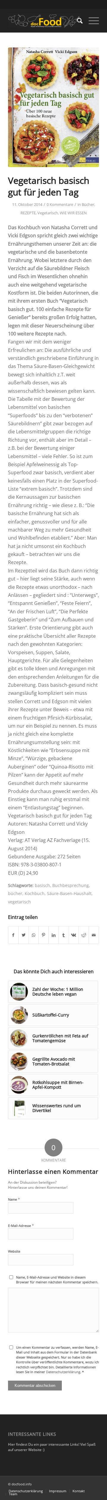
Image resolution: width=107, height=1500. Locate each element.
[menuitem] (77, 21)
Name (14, 1199)
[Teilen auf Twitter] (24, 935)
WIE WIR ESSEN (73, 212)
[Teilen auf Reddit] (84, 935)
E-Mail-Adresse (21, 1225)
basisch (42, 885)
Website (14, 1251)
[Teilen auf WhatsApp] (34, 935)
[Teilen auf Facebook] (13, 935)
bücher (15, 893)
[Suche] (77, 21)
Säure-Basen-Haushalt (69, 893)
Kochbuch (35, 893)
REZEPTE (28, 212)
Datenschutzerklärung (63, 1372)
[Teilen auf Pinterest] (43, 935)
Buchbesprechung (70, 885)
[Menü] (91, 21)
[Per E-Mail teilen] (94, 935)
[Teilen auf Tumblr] (64, 935)
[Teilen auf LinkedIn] (54, 935)
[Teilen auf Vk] (74, 935)
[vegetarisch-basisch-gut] (53, 107)
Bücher (88, 204)
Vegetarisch (47, 212)
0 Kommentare (60, 204)
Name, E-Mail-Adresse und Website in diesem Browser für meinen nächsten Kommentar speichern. (57, 1280)
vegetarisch (19, 902)
